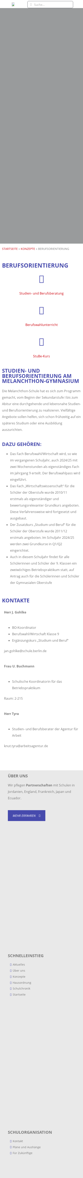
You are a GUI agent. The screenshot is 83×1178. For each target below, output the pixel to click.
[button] (78, 4)
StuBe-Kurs (41, 356)
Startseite (10, 249)
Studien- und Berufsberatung (41, 293)
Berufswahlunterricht (41, 325)
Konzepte (28, 249)
